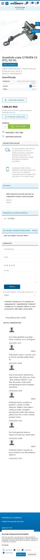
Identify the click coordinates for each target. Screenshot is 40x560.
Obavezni (9, 550)
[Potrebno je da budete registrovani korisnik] (11, 334)
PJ (31, 86)
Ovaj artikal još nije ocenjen (16, 318)
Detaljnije (5, 545)
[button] (7, 3)
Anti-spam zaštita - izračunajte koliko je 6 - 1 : (19, 292)
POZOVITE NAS (8, 7)
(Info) (33, 86)
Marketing (9, 553)
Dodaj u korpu (20, 126)
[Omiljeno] (31, 4)
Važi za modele (10, 65)
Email (6, 257)
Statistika (27, 550)
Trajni (18, 550)
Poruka (6, 270)
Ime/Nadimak (9, 249)
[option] (20, 33)
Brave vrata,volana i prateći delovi (19, 69)
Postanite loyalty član (16, 117)
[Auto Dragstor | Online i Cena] (16, 2)
